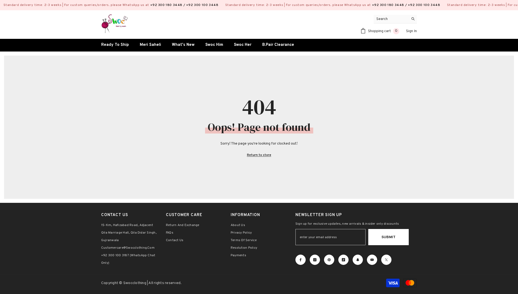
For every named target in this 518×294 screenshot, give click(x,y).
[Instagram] (315, 260)
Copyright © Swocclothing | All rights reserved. (141, 283)
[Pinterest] (329, 260)
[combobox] (391, 19)
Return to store (259, 155)
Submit (388, 237)
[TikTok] (343, 260)
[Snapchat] (358, 260)
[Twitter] (386, 260)
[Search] (395, 19)
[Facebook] (300, 260)
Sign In (411, 31)
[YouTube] (372, 260)
